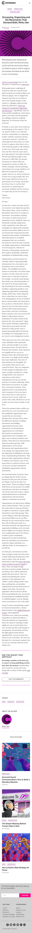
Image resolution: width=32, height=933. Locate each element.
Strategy (9, 8)
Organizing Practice (11, 864)
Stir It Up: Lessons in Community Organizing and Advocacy (14, 108)
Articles (6, 910)
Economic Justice (18, 8)
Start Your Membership (16, 679)
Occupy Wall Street (15, 11)
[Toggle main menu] (30, 3)
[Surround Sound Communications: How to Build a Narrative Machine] (16, 757)
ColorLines (25, 84)
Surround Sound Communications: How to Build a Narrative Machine (16, 779)
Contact (19, 912)
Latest (5, 908)
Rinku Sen (6, 27)
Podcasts (6, 912)
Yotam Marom (6, 872)
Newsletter (20, 917)
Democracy (4, 820)
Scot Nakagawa (6, 828)
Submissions (20, 914)
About (18, 908)
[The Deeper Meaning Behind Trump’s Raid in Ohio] (16, 803)
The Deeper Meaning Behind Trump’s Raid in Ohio (14, 825)
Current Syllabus (9, 917)
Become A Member (9, 914)
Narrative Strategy (6, 773)
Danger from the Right (12, 820)
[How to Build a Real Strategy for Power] (16, 847)
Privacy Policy (21, 910)
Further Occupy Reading (9, 82)
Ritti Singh (5, 784)
